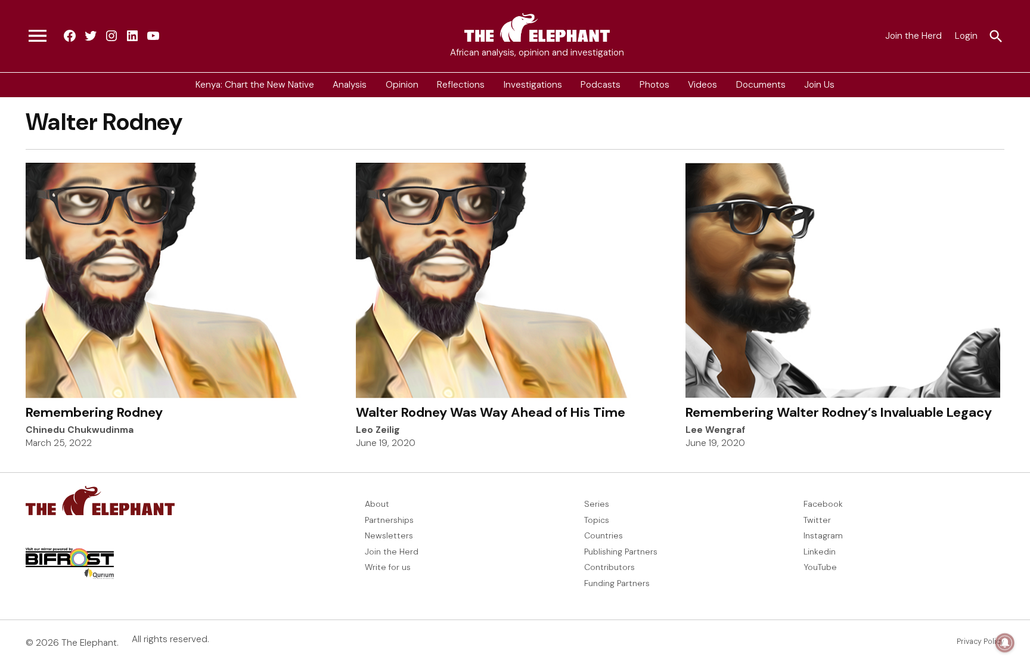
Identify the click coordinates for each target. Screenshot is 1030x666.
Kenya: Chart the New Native (255, 85)
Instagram (823, 535)
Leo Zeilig (378, 430)
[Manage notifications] (1005, 642)
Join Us (819, 85)
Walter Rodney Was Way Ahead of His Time (490, 412)
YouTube (820, 567)
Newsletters (389, 535)
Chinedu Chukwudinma (80, 430)
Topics (596, 520)
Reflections (461, 85)
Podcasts (601, 85)
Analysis (350, 85)
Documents (761, 85)
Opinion (402, 85)
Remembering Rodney (94, 412)
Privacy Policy (980, 641)
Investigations (533, 85)
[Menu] (37, 36)
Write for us (388, 567)
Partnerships (389, 520)
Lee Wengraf (715, 430)
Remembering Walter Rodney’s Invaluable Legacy (838, 412)
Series (596, 503)
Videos (702, 85)
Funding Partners (617, 583)
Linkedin (819, 551)
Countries (603, 535)
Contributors (609, 567)
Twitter (817, 520)
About (377, 503)
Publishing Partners (620, 551)
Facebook (823, 503)
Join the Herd (913, 36)
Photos (654, 85)
